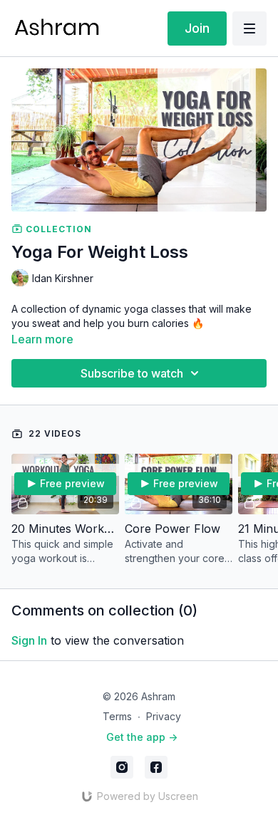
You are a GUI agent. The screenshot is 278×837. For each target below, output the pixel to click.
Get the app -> (141, 737)
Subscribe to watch (132, 373)
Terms (117, 716)
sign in (29, 640)
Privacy (163, 716)
